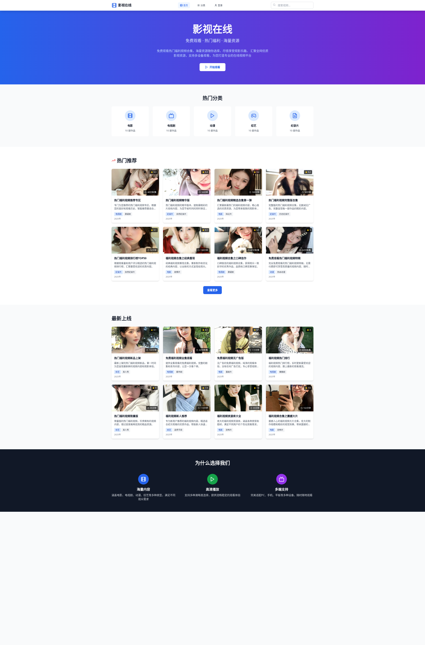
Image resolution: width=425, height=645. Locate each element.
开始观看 (215, 67)
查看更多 (212, 290)
